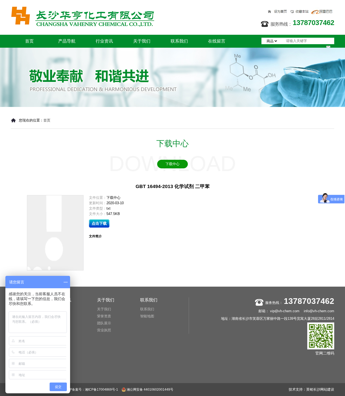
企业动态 (61, 316)
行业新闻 (61, 309)
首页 (29, 41)
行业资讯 (104, 41)
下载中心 (172, 164)
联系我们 (179, 41)
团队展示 (104, 323)
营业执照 (104, 330)
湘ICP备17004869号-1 (101, 389)
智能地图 (147, 316)
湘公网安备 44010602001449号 (149, 389)
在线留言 (216, 41)
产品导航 (66, 41)
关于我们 (141, 41)
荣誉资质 (104, 316)
